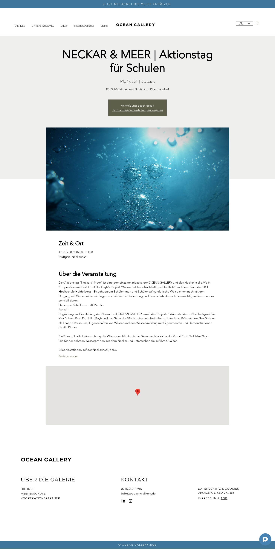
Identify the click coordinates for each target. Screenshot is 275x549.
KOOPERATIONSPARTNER (40, 498)
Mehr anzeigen (69, 356)
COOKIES (232, 488)
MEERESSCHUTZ (33, 493)
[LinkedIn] (123, 501)
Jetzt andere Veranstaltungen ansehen (137, 110)
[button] (257, 23)
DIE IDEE (28, 489)
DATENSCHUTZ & (211, 488)
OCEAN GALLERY (46, 459)
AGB (224, 498)
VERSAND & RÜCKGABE (216, 493)
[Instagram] (130, 501)
